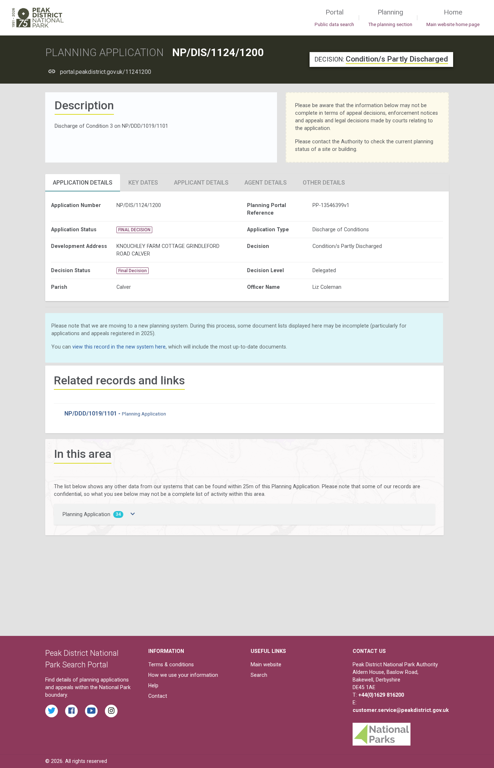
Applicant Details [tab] (201, 182)
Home (453, 17)
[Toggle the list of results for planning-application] (133, 514)
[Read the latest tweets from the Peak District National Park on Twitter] (51, 711)
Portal (334, 17)
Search (259, 675)
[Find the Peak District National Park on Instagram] (111, 711)
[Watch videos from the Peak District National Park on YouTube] (91, 711)
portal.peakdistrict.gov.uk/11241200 (105, 71)
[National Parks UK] (381, 732)
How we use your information (183, 675)
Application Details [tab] (82, 182)
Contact (157, 696)
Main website (266, 664)
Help (153, 685)
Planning (390, 17)
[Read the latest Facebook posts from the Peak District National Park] (71, 711)
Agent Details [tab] (265, 182)
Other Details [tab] (324, 182)
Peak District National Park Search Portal (82, 659)
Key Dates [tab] (143, 182)
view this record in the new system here (119, 347)
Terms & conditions (171, 664)
